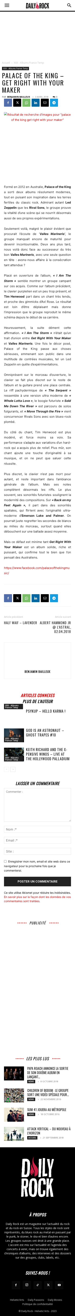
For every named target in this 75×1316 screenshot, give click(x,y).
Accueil (6, 62)
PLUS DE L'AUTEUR (38, 700)
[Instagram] (27, 1285)
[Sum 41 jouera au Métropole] (14, 1115)
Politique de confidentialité (37, 1304)
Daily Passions (36, 1300)
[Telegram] (54, 103)
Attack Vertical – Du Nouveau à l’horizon (49, 1130)
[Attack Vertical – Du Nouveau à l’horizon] (14, 1134)
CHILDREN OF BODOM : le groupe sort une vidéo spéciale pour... (48, 1092)
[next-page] (12, 769)
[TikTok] (38, 1285)
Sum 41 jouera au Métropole (46, 1109)
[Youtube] (59, 1285)
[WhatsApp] (26, 103)
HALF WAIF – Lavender (20, 623)
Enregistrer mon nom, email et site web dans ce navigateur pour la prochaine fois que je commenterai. (37, 866)
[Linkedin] (36, 103)
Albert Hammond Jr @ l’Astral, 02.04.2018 (55, 627)
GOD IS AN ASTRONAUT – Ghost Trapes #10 (45, 732)
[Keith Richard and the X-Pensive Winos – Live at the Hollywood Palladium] (14, 754)
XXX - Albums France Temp (29, 62)
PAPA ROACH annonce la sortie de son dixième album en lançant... (47, 1072)
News (31, 1081)
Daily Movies (55, 1300)
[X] (17, 103)
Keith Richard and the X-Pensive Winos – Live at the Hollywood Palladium (48, 754)
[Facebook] (8, 103)
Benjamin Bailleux (18, 96)
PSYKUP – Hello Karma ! (46, 711)
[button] (6, 5)
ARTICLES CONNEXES (37, 694)
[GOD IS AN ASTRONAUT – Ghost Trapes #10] (14, 735)
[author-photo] (37, 666)
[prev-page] (6, 769)
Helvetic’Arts (17, 1300)
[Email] (45, 103)
